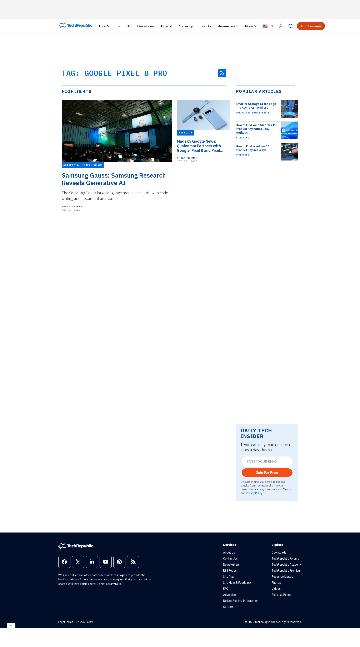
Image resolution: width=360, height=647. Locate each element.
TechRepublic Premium (286, 570)
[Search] (290, 26)
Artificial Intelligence (252, 112)
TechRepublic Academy (287, 564)
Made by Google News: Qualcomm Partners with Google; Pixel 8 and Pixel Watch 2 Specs (199, 146)
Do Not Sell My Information (240, 601)
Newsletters (231, 564)
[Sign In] (280, 26)
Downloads (279, 552)
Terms (287, 489)
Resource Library (282, 577)
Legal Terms (65, 622)
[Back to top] (352, 634)
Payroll (166, 26)
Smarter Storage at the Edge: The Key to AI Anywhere (256, 105)
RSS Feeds (230, 570)
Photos (276, 583)
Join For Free (267, 472)
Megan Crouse (72, 206)
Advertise (229, 595)
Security (186, 26)
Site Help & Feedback (237, 583)
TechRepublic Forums (285, 558)
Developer (145, 26)
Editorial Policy (281, 595)
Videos (276, 589)
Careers (228, 607)
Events (205, 26)
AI (129, 26)
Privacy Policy (254, 493)
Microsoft (242, 137)
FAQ (225, 589)
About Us (229, 552)
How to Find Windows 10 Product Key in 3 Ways (252, 148)
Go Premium (311, 26)
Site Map (229, 577)
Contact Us (230, 558)
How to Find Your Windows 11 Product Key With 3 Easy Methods (256, 128)
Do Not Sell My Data (109, 584)
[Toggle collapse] (11, 625)
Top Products (109, 26)
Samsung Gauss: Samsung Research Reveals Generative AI (114, 179)
